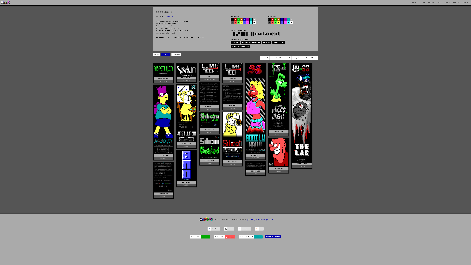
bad (168, 16)
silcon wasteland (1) (240, 46)
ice (172, 16)
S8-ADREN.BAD (163, 78)
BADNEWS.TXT (209, 106)
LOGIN (456, 3)
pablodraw (230, 237)
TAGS (439, 3)
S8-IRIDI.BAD (186, 78)
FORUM (447, 3)
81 (269, 19)
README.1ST (255, 171)
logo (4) (235, 42)
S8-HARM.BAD (255, 155)
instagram (246, 229)
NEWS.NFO (232, 105)
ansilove (205, 237)
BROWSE (415, 3)
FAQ (423, 3)
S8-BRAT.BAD (278, 169)
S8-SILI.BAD (186, 144)
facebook (215, 229)
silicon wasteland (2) (251, 42)
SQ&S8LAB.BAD (302, 164)
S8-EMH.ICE (278, 131)
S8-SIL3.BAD (232, 161)
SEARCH (465, 3)
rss (261, 229)
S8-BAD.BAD (186, 182)
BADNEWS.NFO (163, 194)
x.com (231, 229)
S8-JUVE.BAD (163, 156)
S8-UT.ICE (209, 76)
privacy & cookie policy (260, 219)
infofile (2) (279, 42)
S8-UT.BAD (232, 78)
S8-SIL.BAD (209, 161)
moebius (258, 237)
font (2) (266, 42)
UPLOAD (431, 3)
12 (291, 19)
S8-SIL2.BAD (209, 129)
